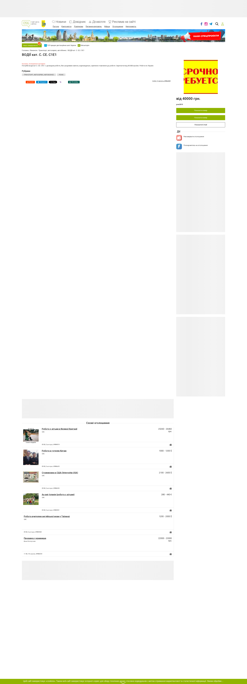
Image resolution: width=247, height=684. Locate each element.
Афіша (107, 26)
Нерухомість (131, 26)
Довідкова (78, 26)
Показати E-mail (201, 125)
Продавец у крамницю (35, 538)
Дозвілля (98, 22)
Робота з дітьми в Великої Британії (59, 429)
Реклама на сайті (124, 22)
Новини (61, 22)
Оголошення (117, 26)
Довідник (79, 22)
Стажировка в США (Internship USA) (60, 472)
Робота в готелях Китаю (54, 451)
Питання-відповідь (94, 26)
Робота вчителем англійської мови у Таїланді (47, 516)
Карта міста (66, 26)
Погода (56, 26)
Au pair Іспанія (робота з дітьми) (58, 494)
